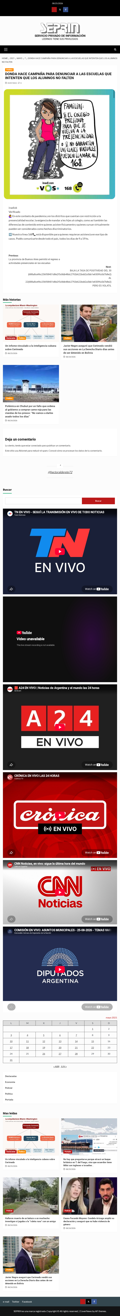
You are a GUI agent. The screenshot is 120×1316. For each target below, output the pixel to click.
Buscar (7, 490)
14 (76, 1041)
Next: (68, 276)
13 (60, 1041)
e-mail (6, 1301)
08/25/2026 (12, 353)
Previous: (34, 259)
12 (43, 1041)
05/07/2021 (12, 83)
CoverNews (86, 1311)
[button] (6, 49)
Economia (10, 1082)
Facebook (27, 1301)
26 (43, 1053)
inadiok (13, 207)
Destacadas (10, 338)
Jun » (64, 1066)
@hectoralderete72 (60, 472)
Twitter (15, 1301)
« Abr (56, 1066)
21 (76, 1047)
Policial (8, 1088)
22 (92, 1047)
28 (76, 1053)
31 (11, 1060)
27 (60, 1053)
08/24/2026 (71, 357)
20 (60, 1047)
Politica (9, 70)
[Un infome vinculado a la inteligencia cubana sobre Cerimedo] (31, 323)
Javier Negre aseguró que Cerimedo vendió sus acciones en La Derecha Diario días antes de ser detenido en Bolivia (88, 349)
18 (27, 1047)
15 (92, 1041)
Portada (9, 1099)
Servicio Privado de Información (60, 35)
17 (11, 1047)
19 (43, 1047)
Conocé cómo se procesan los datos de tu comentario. (75, 450)
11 (27, 1041)
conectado (36, 445)
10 (11, 1041)
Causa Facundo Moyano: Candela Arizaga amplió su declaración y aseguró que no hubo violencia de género (88, 1221)
